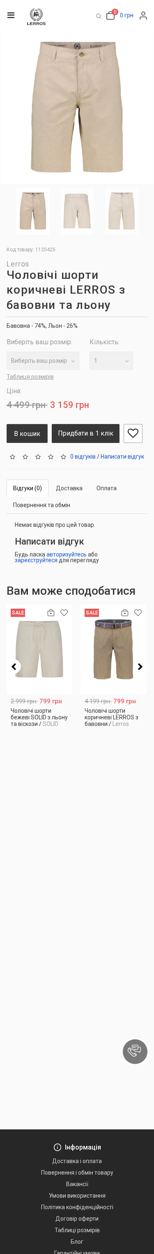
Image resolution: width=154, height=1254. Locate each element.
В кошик (27, 434)
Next (140, 666)
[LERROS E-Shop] (36, 16)
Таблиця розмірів (30, 377)
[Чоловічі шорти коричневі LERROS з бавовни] (113, 649)
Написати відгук (122, 456)
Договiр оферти (77, 1218)
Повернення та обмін (41, 505)
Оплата (107, 488)
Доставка (69, 488)
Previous (14, 666)
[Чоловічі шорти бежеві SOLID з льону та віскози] (39, 649)
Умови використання (77, 1195)
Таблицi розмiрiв (77, 1230)
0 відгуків (83, 456)
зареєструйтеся (36, 560)
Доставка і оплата (77, 1161)
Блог (77, 1241)
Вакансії (77, 1184)
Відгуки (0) (27, 488)
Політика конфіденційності (77, 1207)
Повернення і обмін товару (77, 1172)
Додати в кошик (39, 722)
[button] (135, 1051)
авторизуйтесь (66, 554)
